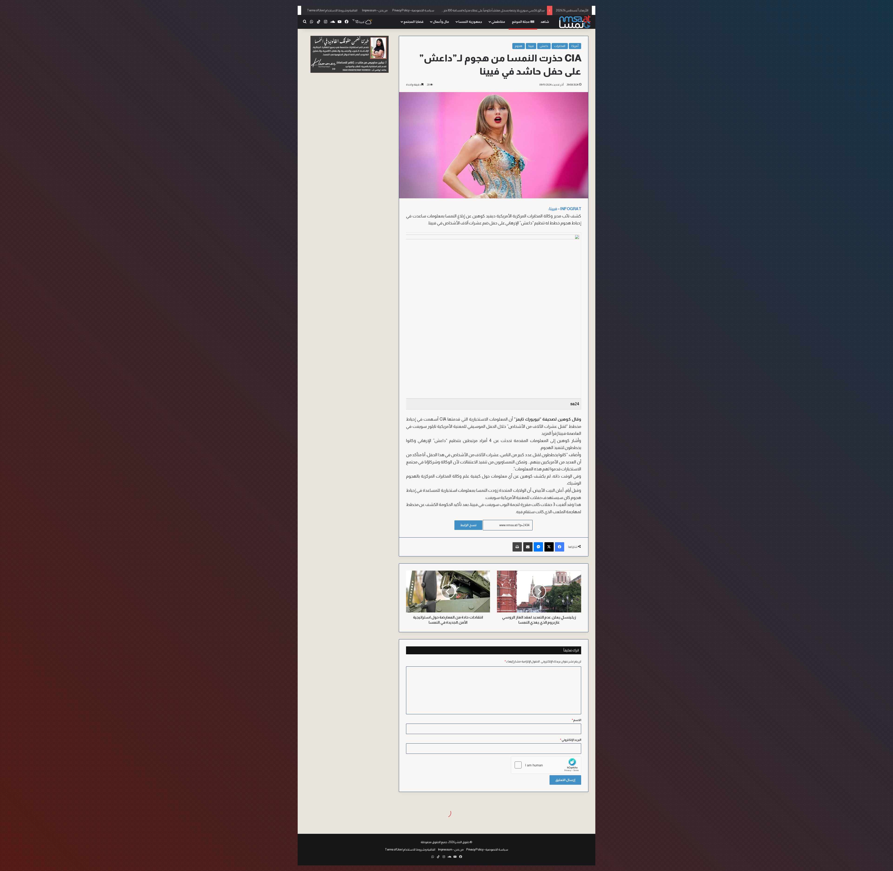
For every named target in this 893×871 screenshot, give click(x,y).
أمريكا (575, 46)
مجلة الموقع (521, 21)
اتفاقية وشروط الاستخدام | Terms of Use (332, 10)
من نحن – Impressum (375, 10)
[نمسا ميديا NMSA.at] (574, 22)
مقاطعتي (498, 21)
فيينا (531, 46)
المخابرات (559, 46)
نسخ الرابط (468, 525)
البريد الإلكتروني (570, 739)
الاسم (576, 720)
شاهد (544, 21)
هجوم (518, 46)
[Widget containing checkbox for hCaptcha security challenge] (546, 765)
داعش (544, 46)
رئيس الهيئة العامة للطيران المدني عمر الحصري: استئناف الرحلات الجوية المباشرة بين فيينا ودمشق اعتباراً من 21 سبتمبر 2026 (471, 10)
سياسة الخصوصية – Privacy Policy (413, 10)
